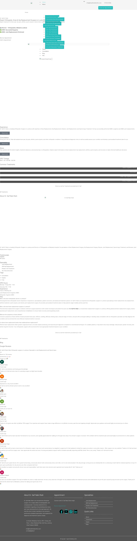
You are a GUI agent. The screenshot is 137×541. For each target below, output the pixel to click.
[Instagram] (71, 512)
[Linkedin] (76, 512)
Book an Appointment (60, 506)
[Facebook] (62, 512)
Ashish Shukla (3, 458)
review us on (3, 358)
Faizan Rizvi (3, 431)
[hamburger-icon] (84, 1)
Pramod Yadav (4, 365)
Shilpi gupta (3, 417)
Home (43, 2)
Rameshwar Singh (5, 444)
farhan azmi (3, 394)
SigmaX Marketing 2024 (72, 538)
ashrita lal (2, 404)
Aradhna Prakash (4, 475)
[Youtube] (66, 512)
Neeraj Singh (3, 379)
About (43, 4)
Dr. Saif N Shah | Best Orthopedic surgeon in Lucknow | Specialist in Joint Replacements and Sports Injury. (28, 350)
